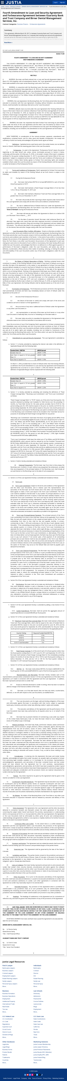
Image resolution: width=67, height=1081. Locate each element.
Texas (35, 1035)
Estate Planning (38, 978)
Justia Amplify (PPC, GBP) (41, 1055)
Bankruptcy (37, 968)
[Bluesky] (37, 1075)
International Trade (8, 1004)
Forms (7, 6)
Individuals (37, 965)
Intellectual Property (8, 1001)
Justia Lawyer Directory (41, 1047)
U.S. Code (5, 1021)
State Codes (37, 1021)
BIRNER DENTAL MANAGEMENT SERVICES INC (35, 6)
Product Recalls (7, 1052)
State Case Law (38, 1024)
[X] (39, 1075)
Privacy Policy (47, 1078)
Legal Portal (16, 1078)
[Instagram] (32, 1075)
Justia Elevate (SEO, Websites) (43, 1052)
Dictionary (37, 993)
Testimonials (37, 1060)
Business (5, 991)
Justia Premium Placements (42, 1049)
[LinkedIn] (25, 1075)
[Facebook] (30, 1075)
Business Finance (22, 24)
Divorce (36, 973)
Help (29, 1078)
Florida (36, 1029)
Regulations (6, 1024)
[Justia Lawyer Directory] (42, 1075)
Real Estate (5, 1007)
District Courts (6, 1032)
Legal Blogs (6, 1047)
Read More (7, 42)
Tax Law (5, 1009)
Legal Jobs (5, 1044)
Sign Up (62, 2)
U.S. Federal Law (8, 1016)
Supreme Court (7, 1027)
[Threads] (35, 1075)
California (36, 1027)
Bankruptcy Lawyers (8, 968)
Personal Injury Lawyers (9, 984)
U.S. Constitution (7, 1019)
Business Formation (8, 993)
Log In (55, 2)
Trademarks (6, 1057)
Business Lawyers (7, 971)
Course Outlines (38, 1001)
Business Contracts (15, 6)
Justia (2, 6)
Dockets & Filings (7, 1035)
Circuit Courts (6, 1029)
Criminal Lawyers (7, 973)
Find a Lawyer (7, 965)
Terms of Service (37, 1078)
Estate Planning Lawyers (9, 978)
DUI (35, 976)
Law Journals (37, 1004)
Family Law (37, 981)
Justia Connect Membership (42, 1044)
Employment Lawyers (9, 976)
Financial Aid (37, 999)
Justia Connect (7, 1078)
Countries (5, 1060)
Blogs (35, 1007)
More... (4, 986)
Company (24, 1078)
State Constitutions (39, 1019)
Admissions (37, 996)
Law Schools (38, 991)
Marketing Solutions (41, 1042)
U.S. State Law (39, 1016)
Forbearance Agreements (37, 24)
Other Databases (8, 1042)
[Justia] (13, 2)
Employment (6, 999)
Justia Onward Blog (39, 1057)
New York (36, 1032)
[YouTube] (28, 1075)
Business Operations (8, 996)
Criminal (36, 971)
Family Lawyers (7, 981)
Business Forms (7, 1049)
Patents (4, 1055)
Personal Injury (38, 984)
